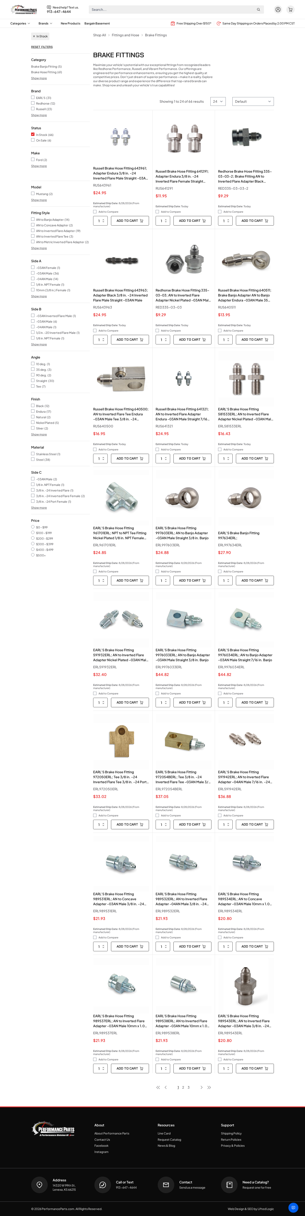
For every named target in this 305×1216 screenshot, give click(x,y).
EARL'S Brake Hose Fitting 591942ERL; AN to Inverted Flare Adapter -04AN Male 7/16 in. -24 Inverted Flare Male (244, 777)
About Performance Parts (111, 1133)
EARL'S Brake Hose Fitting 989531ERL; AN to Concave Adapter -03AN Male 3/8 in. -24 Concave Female (118, 899)
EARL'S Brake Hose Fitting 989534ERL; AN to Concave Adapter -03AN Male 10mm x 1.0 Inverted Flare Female (244, 899)
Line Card (164, 1133)
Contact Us (102, 1139)
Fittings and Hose (125, 35)
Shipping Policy (231, 1133)
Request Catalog (169, 1139)
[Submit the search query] (258, 9)
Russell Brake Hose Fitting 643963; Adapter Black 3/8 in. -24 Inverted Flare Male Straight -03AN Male (120, 295)
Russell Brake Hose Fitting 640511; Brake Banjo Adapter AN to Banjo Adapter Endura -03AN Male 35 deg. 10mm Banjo (244, 295)
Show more (39, 78)
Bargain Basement (97, 23)
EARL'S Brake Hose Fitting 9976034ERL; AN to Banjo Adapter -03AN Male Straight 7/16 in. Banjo (245, 655)
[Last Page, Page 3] (209, 1087)
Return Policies (231, 1139)
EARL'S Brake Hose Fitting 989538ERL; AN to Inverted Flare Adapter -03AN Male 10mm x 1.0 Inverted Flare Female (181, 1021)
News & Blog (166, 1145)
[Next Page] (202, 1087)
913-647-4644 (59, 12)
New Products (70, 23)
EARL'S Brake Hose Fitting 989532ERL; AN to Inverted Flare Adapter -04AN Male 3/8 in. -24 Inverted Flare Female (181, 899)
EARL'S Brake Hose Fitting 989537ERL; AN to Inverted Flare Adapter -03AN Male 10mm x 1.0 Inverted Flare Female (119, 1021)
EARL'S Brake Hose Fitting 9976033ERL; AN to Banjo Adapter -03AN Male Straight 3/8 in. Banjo (183, 655)
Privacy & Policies (233, 1145)
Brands (43, 23)
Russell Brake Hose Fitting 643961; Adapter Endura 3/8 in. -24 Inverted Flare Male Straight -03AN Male (120, 173)
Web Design (236, 1209)
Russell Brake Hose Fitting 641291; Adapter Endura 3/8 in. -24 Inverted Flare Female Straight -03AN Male (182, 176)
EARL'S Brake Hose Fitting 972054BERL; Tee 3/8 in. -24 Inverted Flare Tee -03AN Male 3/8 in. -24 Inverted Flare (183, 777)
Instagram (101, 1152)
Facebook (101, 1145)
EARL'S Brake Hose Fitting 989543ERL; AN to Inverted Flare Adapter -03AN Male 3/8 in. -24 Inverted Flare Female (244, 1021)
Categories (18, 23)
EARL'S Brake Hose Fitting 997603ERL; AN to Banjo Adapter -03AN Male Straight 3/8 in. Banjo (182, 533)
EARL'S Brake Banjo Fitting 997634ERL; (238, 535)
